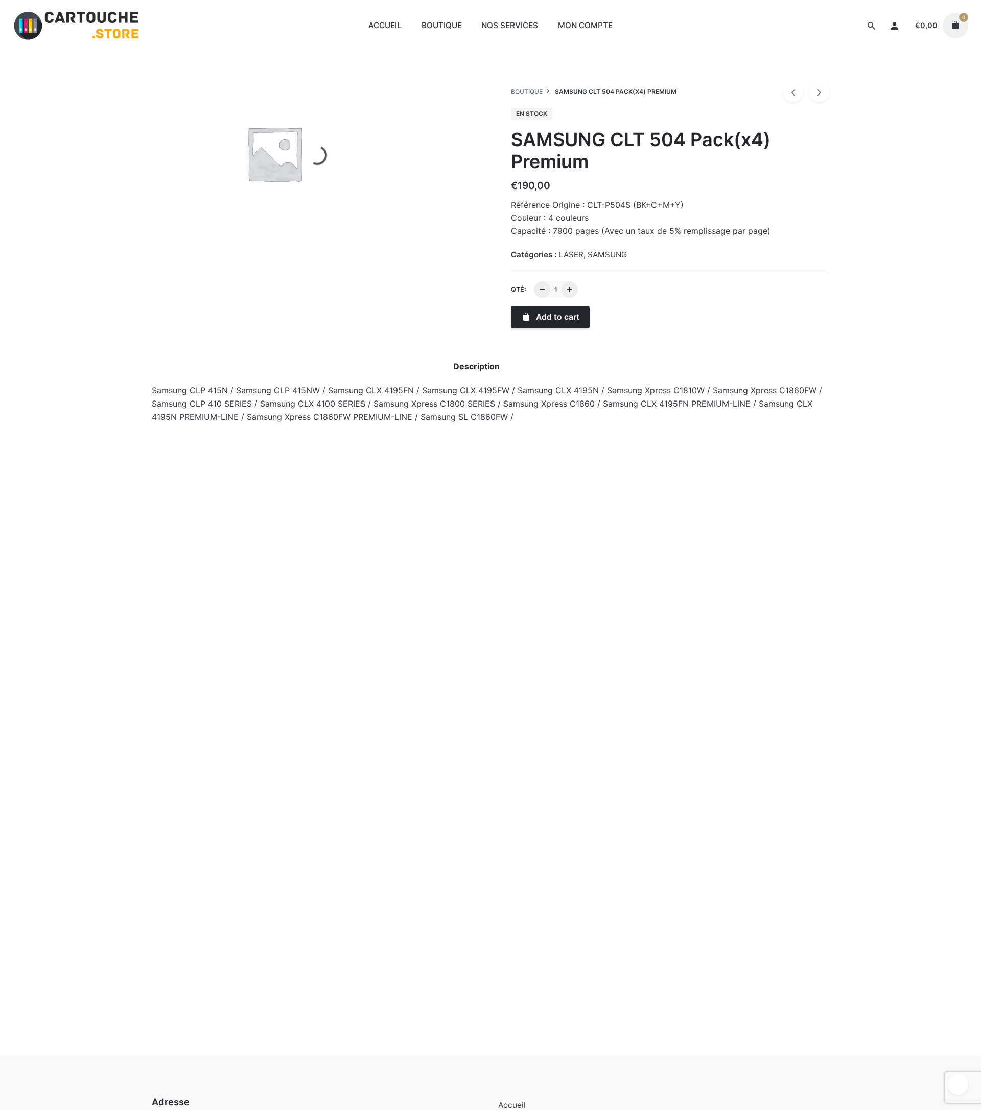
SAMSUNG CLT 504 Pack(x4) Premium (879, 63)
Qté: (518, 289)
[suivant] (819, 92)
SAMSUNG (886, 74)
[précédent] (793, 92)
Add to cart (202, 647)
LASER (849, 74)
